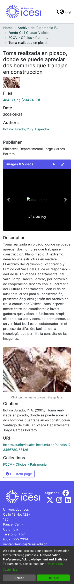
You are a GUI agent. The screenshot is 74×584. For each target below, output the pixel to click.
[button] (8, 200)
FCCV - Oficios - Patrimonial (29, 38)
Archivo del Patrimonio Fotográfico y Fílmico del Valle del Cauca (38, 28)
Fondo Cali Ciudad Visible (28, 33)
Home (8, 28)
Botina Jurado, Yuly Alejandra (26, 129)
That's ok (53, 577)
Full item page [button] (20, 474)
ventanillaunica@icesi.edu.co (25, 544)
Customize (10, 569)
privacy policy (54, 563)
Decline (19, 577)
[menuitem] (61, 11)
